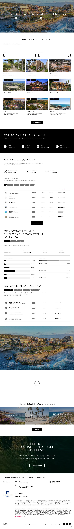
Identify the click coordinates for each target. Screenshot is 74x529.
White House (11, 196)
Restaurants (10, 184)
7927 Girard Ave (12, 198)
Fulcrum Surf (11, 211)
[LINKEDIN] (67, 524)
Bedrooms (51, 48)
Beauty (27, 184)
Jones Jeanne (11, 192)
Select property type (7, 48)
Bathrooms (28, 48)
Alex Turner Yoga (12, 202)
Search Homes (37, 122)
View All (37, 429)
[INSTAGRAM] (64, 524)
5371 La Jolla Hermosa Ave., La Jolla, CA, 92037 (17, 303)
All (6, 184)
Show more (37, 223)
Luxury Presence (31, 524)
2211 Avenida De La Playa (14, 217)
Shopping (17, 184)
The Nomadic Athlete (13, 207)
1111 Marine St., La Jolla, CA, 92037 (15, 308)
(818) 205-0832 (19, 493)
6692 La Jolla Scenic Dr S (14, 193)
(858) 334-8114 (55, 482)
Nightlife (32, 184)
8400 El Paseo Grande (13, 212)
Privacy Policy (56, 524)
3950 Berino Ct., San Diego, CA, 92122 (15, 319)
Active (22, 184)
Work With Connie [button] (37, 465)
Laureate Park (11, 216)
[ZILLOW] (70, 524)
